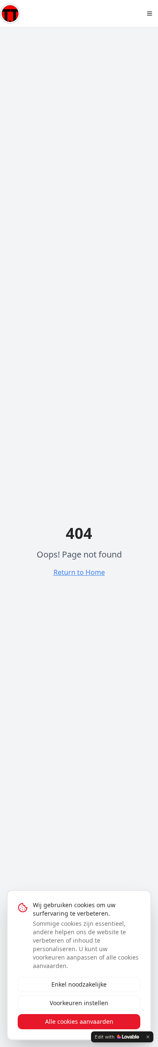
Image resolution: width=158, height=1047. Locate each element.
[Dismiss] (148, 1037)
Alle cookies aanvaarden (79, 1021)
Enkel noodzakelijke (79, 984)
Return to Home (79, 572)
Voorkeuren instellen (79, 1003)
